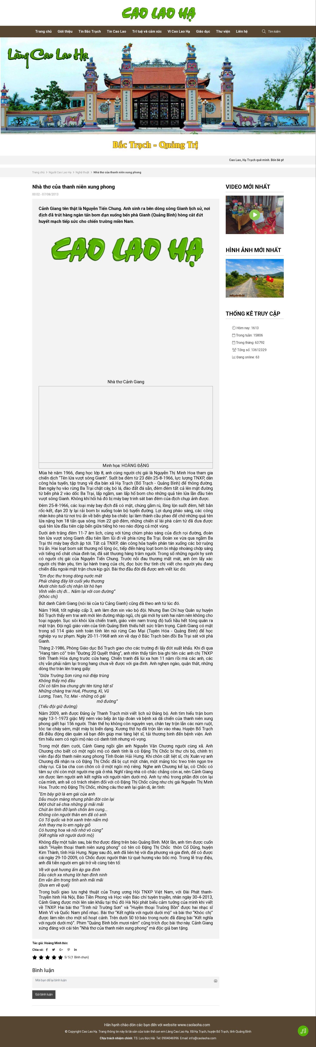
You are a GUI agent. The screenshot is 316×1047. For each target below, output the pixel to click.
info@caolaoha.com (202, 1038)
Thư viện (223, 31)
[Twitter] (53, 949)
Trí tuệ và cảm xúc (147, 31)
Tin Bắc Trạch (89, 31)
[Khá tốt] (55, 957)
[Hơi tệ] (42, 957)
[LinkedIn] (75, 949)
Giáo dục (203, 31)
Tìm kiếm (274, 31)
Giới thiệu (65, 31)
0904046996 (170, 1038)
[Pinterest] (68, 949)
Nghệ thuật (82, 172)
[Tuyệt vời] (61, 957)
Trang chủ (43, 31)
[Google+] (61, 949)
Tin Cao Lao (116, 31)
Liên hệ (242, 31)
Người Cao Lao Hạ (60, 172)
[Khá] (48, 957)
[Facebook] (47, 949)
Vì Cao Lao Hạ (179, 31)
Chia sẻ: (38, 949)
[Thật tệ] (35, 957)
